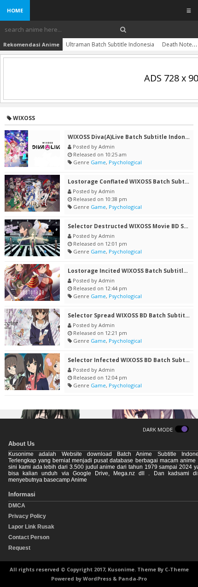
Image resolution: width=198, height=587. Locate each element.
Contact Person (28, 537)
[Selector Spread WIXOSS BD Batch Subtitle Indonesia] (32, 327)
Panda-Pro (132, 578)
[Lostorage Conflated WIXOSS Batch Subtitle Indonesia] (32, 193)
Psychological (125, 162)
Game (98, 162)
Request (19, 548)
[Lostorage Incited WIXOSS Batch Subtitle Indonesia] (32, 282)
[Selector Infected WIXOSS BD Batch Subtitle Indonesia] (32, 371)
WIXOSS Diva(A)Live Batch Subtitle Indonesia (133, 137)
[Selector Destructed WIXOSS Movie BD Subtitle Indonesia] (32, 237)
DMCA (16, 505)
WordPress (97, 578)
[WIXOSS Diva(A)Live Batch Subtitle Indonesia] (32, 148)
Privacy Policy (27, 516)
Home (15, 10)
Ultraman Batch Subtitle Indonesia (110, 44)
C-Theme (177, 569)
